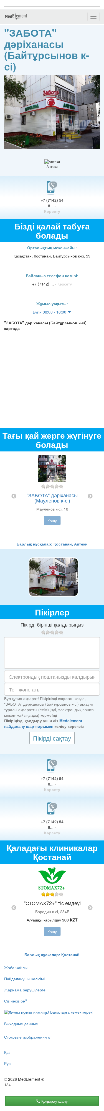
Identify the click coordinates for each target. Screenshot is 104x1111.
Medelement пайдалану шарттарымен (43, 723)
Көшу (52, 520)
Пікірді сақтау (52, 738)
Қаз (7, 1052)
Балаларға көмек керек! (71, 1012)
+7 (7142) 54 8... (52, 205)
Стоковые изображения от (28, 1037)
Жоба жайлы (15, 967)
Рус (7, 1063)
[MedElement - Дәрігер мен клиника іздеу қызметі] (15, 17)
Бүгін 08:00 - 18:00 (50, 312)
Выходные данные (21, 1023)
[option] (52, 496)
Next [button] (90, 496)
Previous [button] (14, 496)
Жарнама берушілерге (24, 990)
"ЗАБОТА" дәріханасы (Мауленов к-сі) (52, 497)
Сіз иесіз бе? (15, 1001)
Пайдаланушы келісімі (24, 978)
